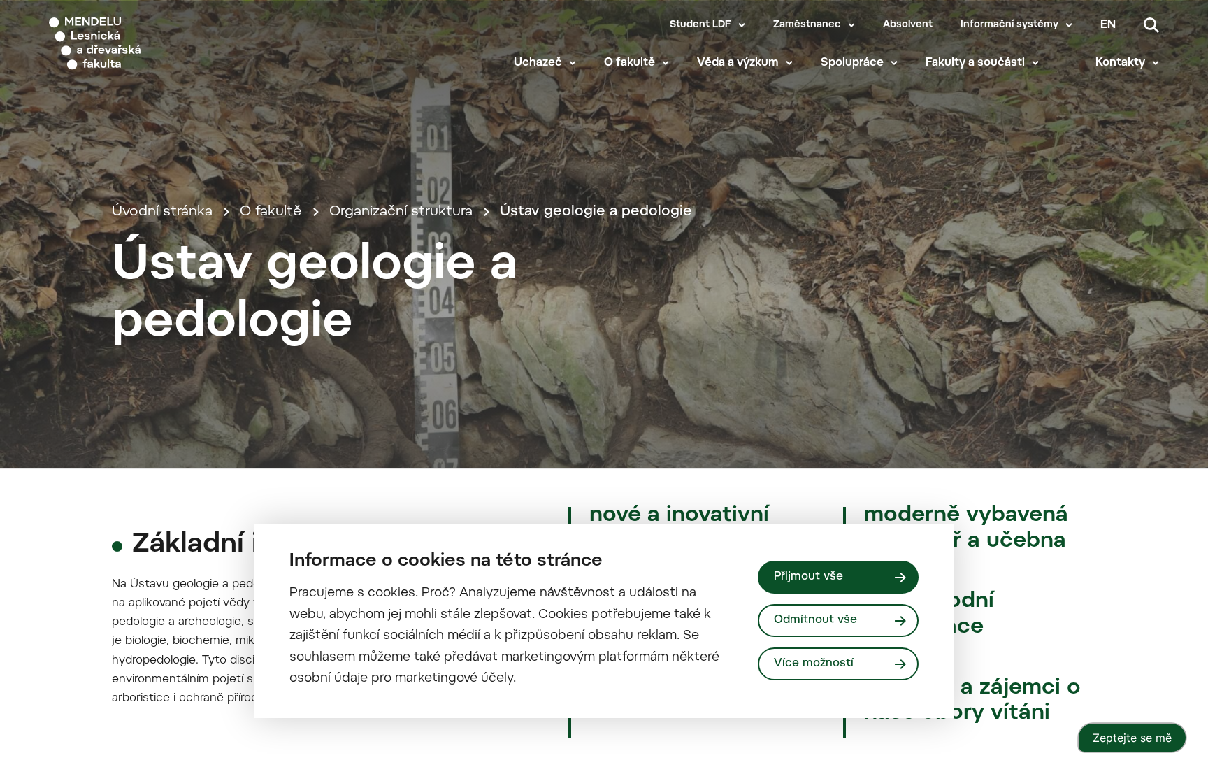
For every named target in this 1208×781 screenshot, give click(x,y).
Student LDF (700, 25)
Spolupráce (852, 63)
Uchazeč (538, 63)
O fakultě (629, 63)
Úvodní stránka (162, 212)
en (1108, 25)
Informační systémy (1009, 25)
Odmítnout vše (815, 620)
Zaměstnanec (807, 25)
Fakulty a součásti (975, 63)
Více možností (814, 663)
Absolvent (908, 25)
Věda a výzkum (738, 63)
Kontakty (1120, 63)
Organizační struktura (401, 212)
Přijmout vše (808, 576)
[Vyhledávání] (1151, 25)
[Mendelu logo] (133, 43)
